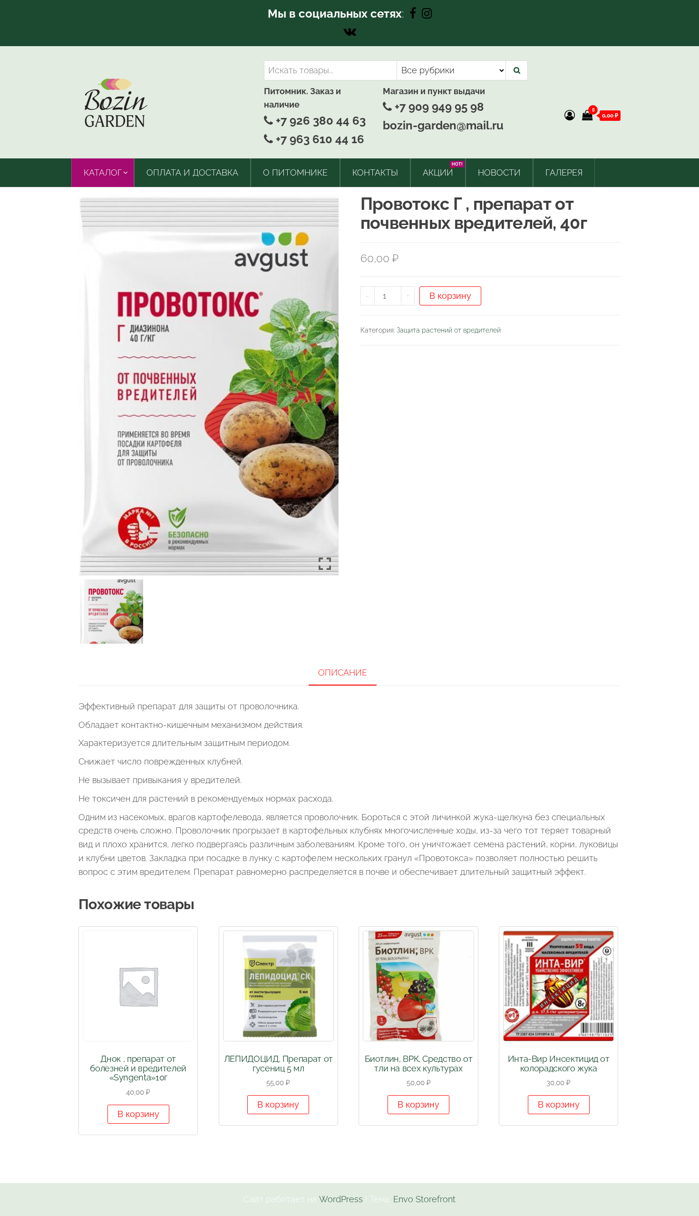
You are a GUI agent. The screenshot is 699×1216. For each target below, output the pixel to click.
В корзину (450, 296)
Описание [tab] (342, 672)
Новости (499, 172)
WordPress (341, 1199)
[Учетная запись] (569, 115)
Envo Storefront (424, 1199)
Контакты (375, 172)
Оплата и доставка (192, 172)
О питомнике (295, 172)
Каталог (103, 172)
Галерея (563, 172)
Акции (441, 169)
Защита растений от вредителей (449, 330)
